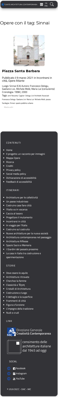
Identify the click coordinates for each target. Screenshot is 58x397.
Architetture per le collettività (22, 197)
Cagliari (22, 95)
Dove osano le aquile (17, 273)
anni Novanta (13, 95)
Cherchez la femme (16, 281)
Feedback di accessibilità (19, 182)
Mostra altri (8, 107)
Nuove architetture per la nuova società (27, 233)
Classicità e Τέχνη (15, 285)
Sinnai (12, 103)
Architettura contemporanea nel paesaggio (28, 237)
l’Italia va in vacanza (16, 209)
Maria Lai (30, 99)
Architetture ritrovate (17, 277)
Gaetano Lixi (21, 99)
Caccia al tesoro (14, 213)
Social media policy (16, 174)
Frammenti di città (16, 301)
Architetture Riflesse (17, 241)
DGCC (16, 389)
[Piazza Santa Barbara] (29, 50)
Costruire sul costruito (18, 229)
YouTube (20, 378)
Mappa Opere (13, 158)
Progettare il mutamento (19, 217)
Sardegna (5, 103)
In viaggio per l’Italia (16, 225)
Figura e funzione (15, 305)
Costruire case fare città (18, 205)
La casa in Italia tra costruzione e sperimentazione (23, 255)
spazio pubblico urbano (24, 103)
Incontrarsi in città (16, 221)
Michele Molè (40, 99)
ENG (46, 6)
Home (9, 150)
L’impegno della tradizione (19, 309)
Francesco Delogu (9, 99)
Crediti (9, 166)
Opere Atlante (16, 81)
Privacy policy (13, 170)
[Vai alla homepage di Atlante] (19, 4)
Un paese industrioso (17, 201)
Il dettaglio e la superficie (19, 297)
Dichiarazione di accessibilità (21, 178)
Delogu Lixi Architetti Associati (37, 95)
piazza (48, 99)
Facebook (20, 368)
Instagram (21, 373)
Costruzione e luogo (16, 293)
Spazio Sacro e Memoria (18, 245)
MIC (29, 389)
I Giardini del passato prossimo (22, 249)
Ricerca (10, 162)
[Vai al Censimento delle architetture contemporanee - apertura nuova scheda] (29, 346)
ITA (46, 3)
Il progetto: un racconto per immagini (25, 154)
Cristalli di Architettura (18, 289)
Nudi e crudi (12, 313)
